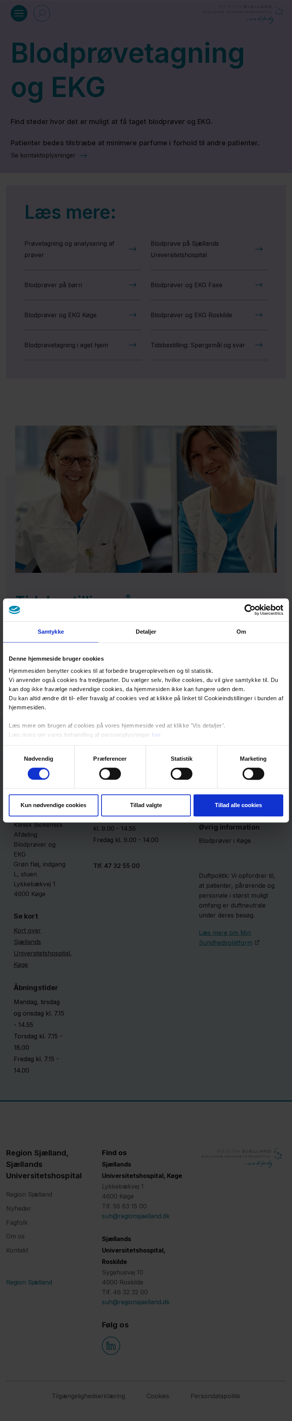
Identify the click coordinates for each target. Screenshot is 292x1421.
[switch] (110, 774)
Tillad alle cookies (238, 805)
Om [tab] (241, 631)
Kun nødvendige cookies (53, 805)
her (156, 734)
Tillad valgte (146, 805)
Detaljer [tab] (146, 631)
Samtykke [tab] (51, 631)
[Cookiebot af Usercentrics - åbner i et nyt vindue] (250, 609)
